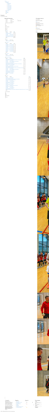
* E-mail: (36, 401)
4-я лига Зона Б (11, 82)
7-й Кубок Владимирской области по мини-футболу (16, 59)
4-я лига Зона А (11, 36)
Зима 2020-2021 (8, 86)
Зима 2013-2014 (8, 63)
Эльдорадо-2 (7, 53)
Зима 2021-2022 (8, 72)
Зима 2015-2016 (8, 71)
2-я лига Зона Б (11, 72)
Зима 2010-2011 (8, 48)
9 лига (10, 33)
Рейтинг (17, 404)
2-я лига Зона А (11, 65)
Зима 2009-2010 (8, 46)
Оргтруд (7, 30)
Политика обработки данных (20, 406)
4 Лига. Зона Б (11, 34)
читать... (37, 21)
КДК (6, 11)
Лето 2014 (7, 65)
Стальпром (7, 42)
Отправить (36, 407)
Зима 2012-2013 (8, 59)
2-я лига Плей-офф (12, 71)
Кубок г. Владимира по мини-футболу (14, 61)
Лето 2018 (7, 80)
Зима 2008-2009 (8, 55)
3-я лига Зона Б (11, 46)
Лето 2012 (7, 50)
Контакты (7, 12)
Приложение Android (19, 407)
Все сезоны (18, 401)
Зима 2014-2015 (8, 67)
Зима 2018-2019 (8, 82)
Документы (18, 405)
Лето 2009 (7, 45)
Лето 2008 (7, 44)
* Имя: (36, 403)
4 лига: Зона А (11, 35)
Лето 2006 (7, 34)
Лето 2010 (7, 47)
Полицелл (7, 75)
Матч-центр (7, 1)
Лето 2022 (7, 73)
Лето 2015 (7, 68)
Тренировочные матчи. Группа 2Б (14, 85)
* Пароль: (36, 405)
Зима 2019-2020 (8, 84)
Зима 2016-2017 (8, 36)
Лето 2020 (7, 85)
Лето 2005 (7, 32)
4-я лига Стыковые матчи (13, 79)
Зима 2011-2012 (8, 49)
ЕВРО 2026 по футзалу (19, 402)
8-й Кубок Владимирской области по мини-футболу (16, 63)
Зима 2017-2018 (8, 78)
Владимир (7, 2)
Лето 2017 (7, 77)
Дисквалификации (19, 403)
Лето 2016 (7, 51)
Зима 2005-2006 (8, 33)
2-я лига (11, 55)
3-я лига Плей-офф (12, 62)
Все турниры (7, 10)
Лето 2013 (7, 60)
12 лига (10, 32)
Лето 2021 (7, 87)
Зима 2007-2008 (8, 35)
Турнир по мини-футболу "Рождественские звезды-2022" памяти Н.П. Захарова (19, 89)
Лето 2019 (7, 83)
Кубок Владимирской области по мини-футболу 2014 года (16, 67)
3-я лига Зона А (11, 44)
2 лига (10, 40)
